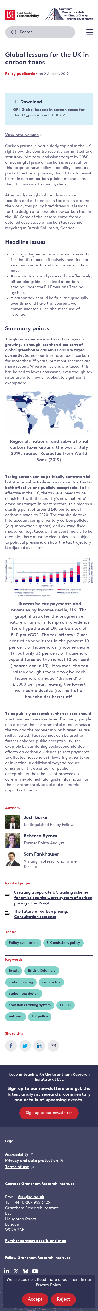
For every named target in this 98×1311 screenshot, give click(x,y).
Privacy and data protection (31, 1161)
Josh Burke (35, 817)
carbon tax (51, 982)
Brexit (14, 970)
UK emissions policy (63, 943)
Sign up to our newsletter (49, 1113)
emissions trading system (30, 1005)
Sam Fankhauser (41, 854)
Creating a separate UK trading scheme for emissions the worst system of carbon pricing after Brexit (53, 898)
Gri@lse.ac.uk (31, 1197)
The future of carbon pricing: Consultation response (41, 914)
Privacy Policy (48, 1285)
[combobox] (40, 32)
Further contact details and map (35, 1241)
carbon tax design (24, 993)
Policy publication (21, 74)
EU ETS (65, 1005)
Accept (38, 1301)
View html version (22, 135)
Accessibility (16, 1155)
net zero (15, 1016)
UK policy (40, 1016)
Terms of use (17, 1167)
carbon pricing (21, 982)
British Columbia (42, 970)
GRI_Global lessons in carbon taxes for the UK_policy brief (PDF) (49, 112)
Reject (66, 1301)
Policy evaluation (23, 943)
